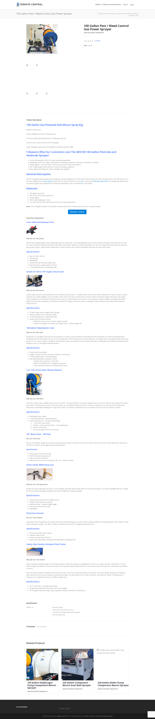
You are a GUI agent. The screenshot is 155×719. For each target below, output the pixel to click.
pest (82, 181)
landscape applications (100, 181)
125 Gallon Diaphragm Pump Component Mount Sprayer (41, 685)
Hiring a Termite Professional (108, 4)
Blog (125, 4)
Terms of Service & (96, 716)
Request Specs (77, 212)
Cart (132, 5)
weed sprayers (48, 181)
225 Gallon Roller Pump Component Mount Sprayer (113, 684)
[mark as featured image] (30, 72)
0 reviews (97, 40)
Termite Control (64, 708)
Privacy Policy (107, 716)
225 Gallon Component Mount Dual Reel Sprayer (77, 684)
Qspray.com (61, 716)
